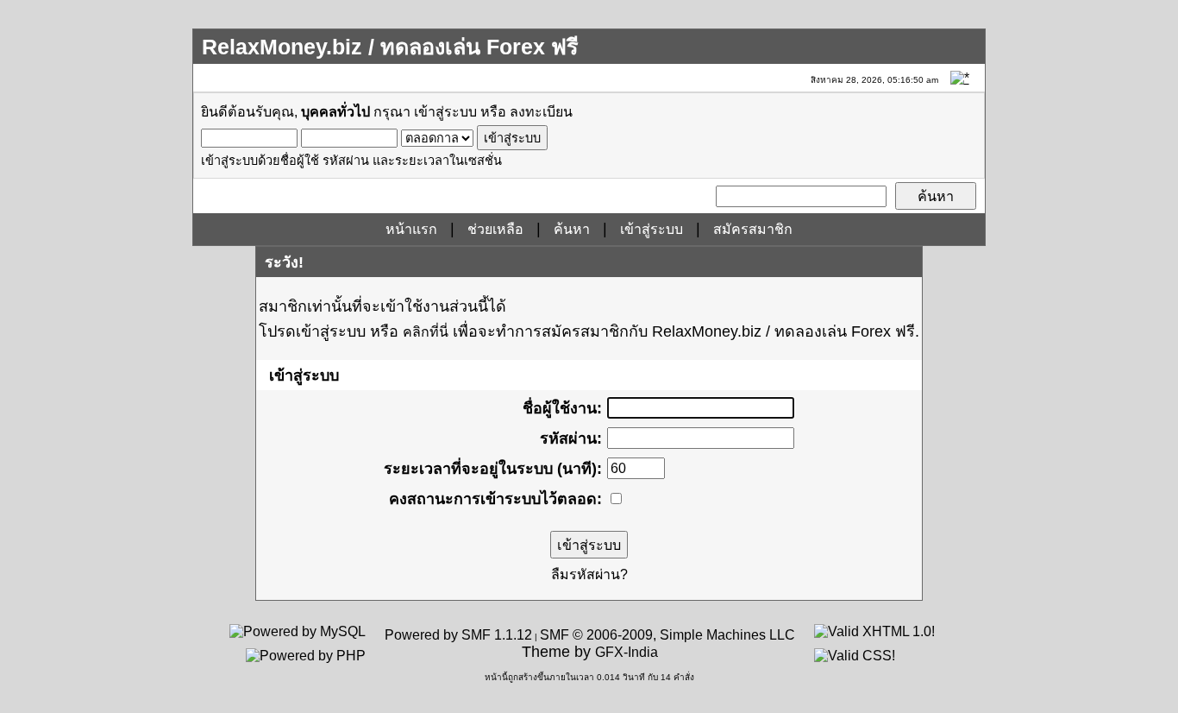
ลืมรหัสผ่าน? (589, 574)
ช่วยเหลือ (495, 229)
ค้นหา (572, 229)
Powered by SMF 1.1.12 (458, 635)
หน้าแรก (411, 229)
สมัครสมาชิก (753, 229)
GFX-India (626, 652)
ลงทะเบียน (541, 111)
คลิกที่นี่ (425, 332)
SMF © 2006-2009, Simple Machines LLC (667, 635)
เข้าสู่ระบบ (445, 111)
